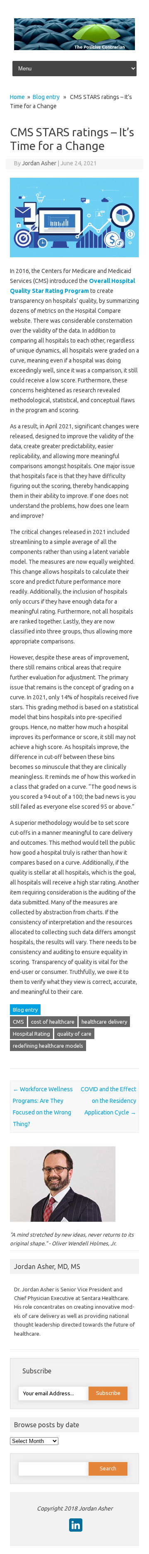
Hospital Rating (31, 1034)
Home (17, 97)
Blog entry (46, 97)
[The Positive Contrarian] (74, 48)
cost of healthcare (52, 1022)
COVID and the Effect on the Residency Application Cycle (108, 1101)
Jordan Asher (39, 163)
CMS (18, 1022)
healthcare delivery (104, 1022)
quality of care (74, 1034)
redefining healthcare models (48, 1046)
